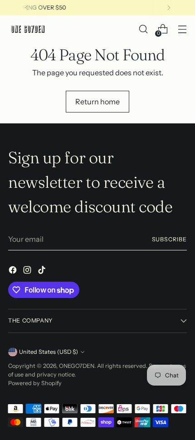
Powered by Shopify (35, 383)
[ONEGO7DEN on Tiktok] (42, 271)
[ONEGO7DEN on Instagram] (28, 271)
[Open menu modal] (182, 29)
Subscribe (169, 239)
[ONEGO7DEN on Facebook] (13, 271)
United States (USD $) (48, 351)
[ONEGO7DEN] (28, 29)
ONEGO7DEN (76, 365)
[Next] (169, 7)
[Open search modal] (143, 29)
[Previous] (27, 7)
